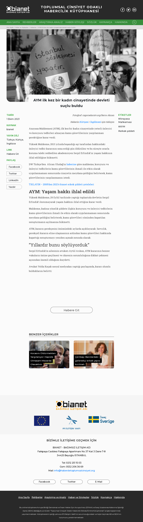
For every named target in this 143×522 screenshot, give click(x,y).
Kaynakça (105, 22)
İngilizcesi (95, 121)
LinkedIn (13, 180)
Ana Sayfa (13, 22)
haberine (71, 164)
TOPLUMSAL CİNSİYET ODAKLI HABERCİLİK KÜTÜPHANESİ (71, 9)
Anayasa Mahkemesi (125, 120)
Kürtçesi (83, 121)
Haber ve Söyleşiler (78, 497)
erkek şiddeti (127, 131)
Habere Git (13, 154)
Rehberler (29, 22)
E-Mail (98, 481)
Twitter (13, 173)
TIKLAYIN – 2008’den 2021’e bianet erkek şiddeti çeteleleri (61, 184)
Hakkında (121, 22)
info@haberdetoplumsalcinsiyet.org (74, 470)
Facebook (14, 167)
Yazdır (12, 187)
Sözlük (92, 22)
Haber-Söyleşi (74, 22)
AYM (122, 126)
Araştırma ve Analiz (55, 497)
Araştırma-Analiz (51, 22)
